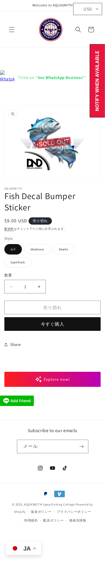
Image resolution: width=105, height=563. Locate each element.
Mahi (65, 250)
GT (15, 250)
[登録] (81, 446)
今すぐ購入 (52, 324)
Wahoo (39, 250)
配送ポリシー (53, 520)
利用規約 (31, 520)
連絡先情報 (77, 520)
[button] (11, 29)
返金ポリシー (41, 512)
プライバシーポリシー (74, 512)
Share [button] (15, 344)
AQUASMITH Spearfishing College (49, 504)
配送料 (9, 229)
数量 (8, 275)
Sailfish (19, 263)
